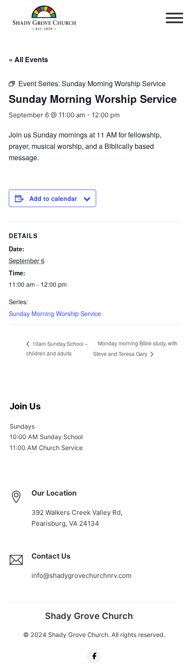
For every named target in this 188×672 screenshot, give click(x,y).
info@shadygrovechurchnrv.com (81, 575)
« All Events (28, 59)
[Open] (172, 18)
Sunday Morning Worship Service (55, 313)
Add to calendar (53, 198)
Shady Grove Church (89, 616)
